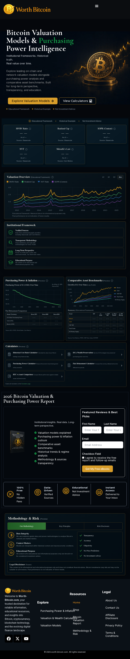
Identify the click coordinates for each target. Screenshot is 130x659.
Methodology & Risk (82, 632)
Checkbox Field (91, 453)
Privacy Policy (113, 625)
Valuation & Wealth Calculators (58, 618)
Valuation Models (50, 625)
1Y (103, 177)
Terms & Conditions (111, 634)
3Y (109, 177)
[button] (96, 5)
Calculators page (25, 383)
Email (85, 438)
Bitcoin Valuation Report (78, 620)
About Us (111, 600)
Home (76, 602)
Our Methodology (26, 526)
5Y (114, 177)
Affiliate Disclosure (111, 616)
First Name (88, 423)
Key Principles (64, 526)
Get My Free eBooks (97, 468)
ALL (120, 177)
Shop (76, 609)
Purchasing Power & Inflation (57, 610)
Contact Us (112, 607)
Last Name (110, 423)
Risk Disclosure (103, 526)
